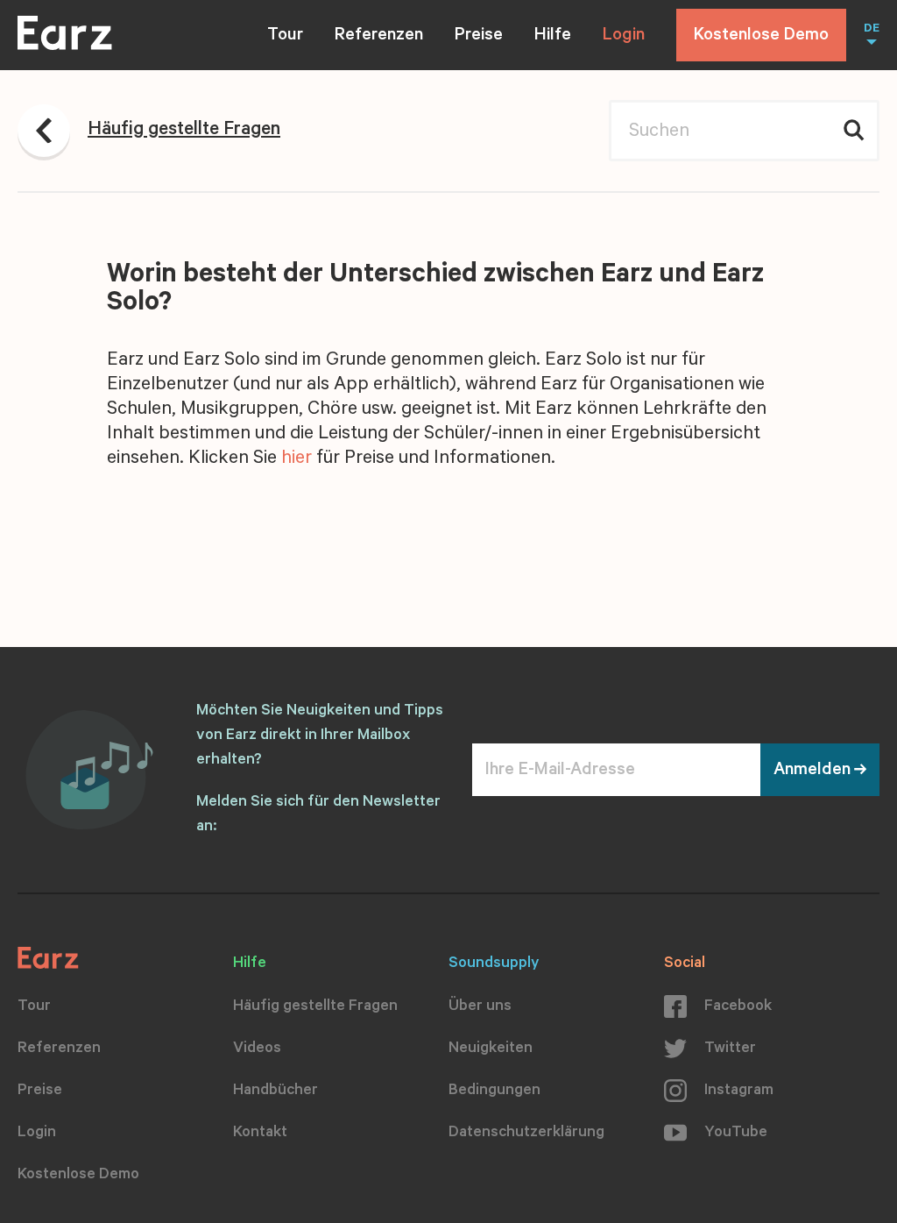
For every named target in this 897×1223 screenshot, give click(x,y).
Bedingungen (494, 1091)
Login (624, 36)
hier (296, 459)
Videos (257, 1049)
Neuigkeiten (490, 1049)
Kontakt (260, 1133)
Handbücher (275, 1091)
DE (871, 30)
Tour (285, 36)
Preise (479, 36)
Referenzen (379, 36)
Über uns (480, 1007)
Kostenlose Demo (761, 36)
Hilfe (552, 36)
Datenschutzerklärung (526, 1133)
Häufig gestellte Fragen (315, 1007)
